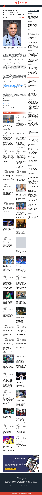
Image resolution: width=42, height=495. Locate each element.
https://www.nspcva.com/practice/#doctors (10, 88)
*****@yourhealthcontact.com (8, 103)
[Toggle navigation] (4, 6)
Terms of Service (13, 485)
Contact (30, 485)
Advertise (25, 485)
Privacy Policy (20, 485)
